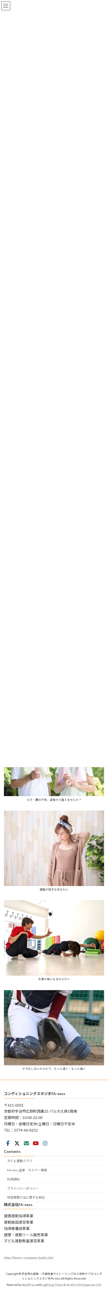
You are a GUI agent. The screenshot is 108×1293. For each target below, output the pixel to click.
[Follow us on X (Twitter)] (17, 1143)
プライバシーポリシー (23, 1188)
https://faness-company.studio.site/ (28, 1258)
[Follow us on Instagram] (45, 1143)
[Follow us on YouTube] (36, 1143)
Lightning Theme (52, 1285)
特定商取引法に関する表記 (26, 1198)
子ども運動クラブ (19, 1161)
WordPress (28, 1285)
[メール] (26, 1143)
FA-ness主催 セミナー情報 (27, 1170)
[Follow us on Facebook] (8, 1143)
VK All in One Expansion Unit (83, 1285)
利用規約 (13, 1179)
